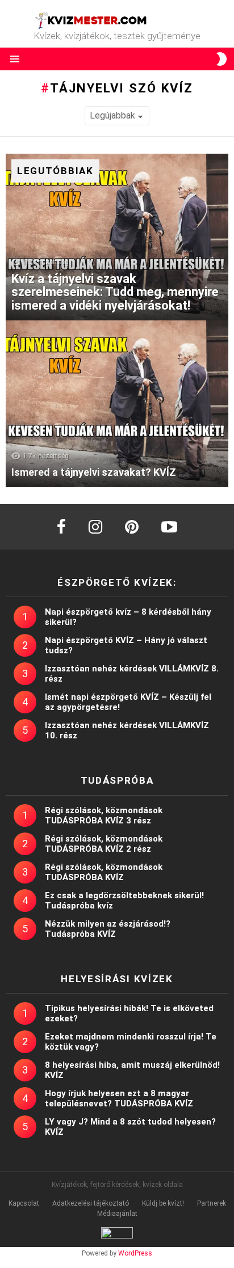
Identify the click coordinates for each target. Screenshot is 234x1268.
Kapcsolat (24, 1203)
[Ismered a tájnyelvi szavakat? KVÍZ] (117, 403)
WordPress (135, 1253)
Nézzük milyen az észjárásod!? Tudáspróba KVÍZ (107, 929)
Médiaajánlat (117, 1214)
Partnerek (211, 1203)
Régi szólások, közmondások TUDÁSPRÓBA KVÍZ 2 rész (103, 844)
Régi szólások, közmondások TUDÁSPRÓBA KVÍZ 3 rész (103, 815)
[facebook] (61, 527)
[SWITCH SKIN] (221, 59)
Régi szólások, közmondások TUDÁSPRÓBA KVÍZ (103, 872)
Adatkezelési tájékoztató (90, 1203)
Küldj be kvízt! (163, 1203)
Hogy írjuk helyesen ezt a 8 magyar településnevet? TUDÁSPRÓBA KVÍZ (119, 1098)
